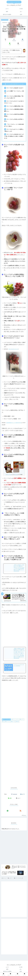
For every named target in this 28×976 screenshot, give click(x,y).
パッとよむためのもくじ (13, 84)
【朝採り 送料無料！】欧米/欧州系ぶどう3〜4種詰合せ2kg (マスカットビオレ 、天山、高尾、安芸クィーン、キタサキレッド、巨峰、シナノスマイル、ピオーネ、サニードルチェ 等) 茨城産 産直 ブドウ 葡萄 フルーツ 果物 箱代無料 (19, 653)
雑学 (7, 969)
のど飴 (20, 967)
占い (21, 969)
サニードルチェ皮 (6, 719)
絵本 (21, 971)
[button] (18, 44)
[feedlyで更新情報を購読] (7, 810)
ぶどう (22, 719)
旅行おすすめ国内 (7, 971)
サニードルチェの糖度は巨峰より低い (15, 106)
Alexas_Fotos (8, 474)
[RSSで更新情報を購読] (20, 810)
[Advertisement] (14, 630)
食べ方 (13, 721)
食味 (18, 721)
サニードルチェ (16, 719)
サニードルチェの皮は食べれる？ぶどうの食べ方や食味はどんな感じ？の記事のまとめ (14, 136)
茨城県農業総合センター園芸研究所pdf (13, 422)
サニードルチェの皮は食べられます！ (15, 87)
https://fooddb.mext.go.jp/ (13, 349)
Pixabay (16, 474)
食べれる (8, 721)
